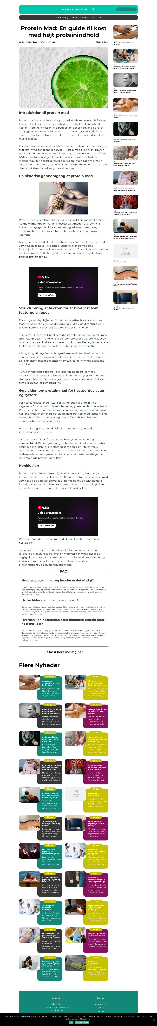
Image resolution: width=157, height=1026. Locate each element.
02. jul (49, 705)
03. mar (50, 733)
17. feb (50, 761)
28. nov (96, 817)
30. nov (50, 817)
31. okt (50, 873)
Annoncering (61, 17)
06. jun (96, 705)
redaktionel (102, 42)
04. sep (96, 929)
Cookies (84, 17)
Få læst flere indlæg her (64, 652)
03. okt (50, 901)
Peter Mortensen (48, 42)
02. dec (50, 789)
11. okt (95, 873)
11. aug (50, 677)
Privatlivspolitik (82, 1022)
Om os (74, 17)
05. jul (95, 677)
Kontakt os (96, 17)
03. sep (50, 957)
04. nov (50, 845)
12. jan (95, 761)
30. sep (50, 929)
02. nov (96, 845)
